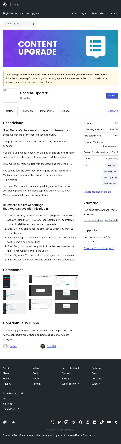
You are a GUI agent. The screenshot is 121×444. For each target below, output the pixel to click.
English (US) (112, 158)
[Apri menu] (116, 4)
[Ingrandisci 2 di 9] (22, 294)
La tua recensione (93, 220)
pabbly (26, 98)
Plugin (35, 378)
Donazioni (98, 378)
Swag (95, 383)
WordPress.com (13, 393)
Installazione (47, 110)
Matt (7, 398)
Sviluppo (65, 110)
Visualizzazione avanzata (97, 191)
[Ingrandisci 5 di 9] (48, 289)
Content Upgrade (109, 177)
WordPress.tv (71, 383)
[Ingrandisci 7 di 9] (73, 278)
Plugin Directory (11, 13)
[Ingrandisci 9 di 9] (73, 306)
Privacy (7, 383)
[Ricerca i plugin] (34, 24)
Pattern (36, 383)
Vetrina (36, 368)
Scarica (112, 95)
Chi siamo (8, 368)
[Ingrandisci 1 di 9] (22, 278)
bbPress (9, 403)
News (6, 373)
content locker (110, 171)
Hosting (7, 378)
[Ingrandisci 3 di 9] (22, 306)
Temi (35, 373)
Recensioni (27, 110)
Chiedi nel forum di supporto (99, 248)
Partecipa (96, 368)
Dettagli (10, 110)
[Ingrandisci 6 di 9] (48, 302)
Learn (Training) (70, 368)
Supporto (113, 110)
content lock (111, 165)
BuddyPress (11, 409)
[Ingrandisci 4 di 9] (48, 278)
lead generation (110, 183)
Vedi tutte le (111, 220)
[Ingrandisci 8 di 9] (73, 293)
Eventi (94, 373)
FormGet (51, 346)
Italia (12, 422)
